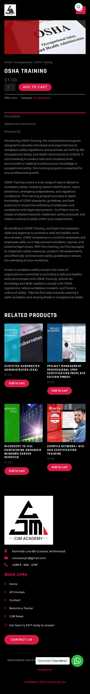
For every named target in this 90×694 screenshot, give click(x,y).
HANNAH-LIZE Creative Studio (45, 682)
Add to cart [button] (17, 383)
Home (8, 62)
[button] (79, 7)
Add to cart (35, 87)
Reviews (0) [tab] (12, 131)
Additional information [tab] (20, 124)
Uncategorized (23, 62)
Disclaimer (45, 670)
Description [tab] (12, 116)
